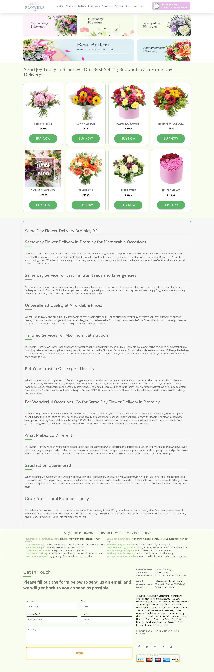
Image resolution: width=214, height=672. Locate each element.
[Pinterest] (171, 647)
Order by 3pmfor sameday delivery (173, 6)
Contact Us (71, 6)
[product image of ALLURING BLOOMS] (128, 102)
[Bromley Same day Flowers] (50, 25)
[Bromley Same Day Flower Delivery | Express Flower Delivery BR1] (33, 6)
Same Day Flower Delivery (150, 610)
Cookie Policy (142, 598)
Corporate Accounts (160, 598)
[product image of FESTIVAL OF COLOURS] (171, 102)
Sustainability (142, 607)
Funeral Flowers (153, 616)
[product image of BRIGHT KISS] (86, 168)
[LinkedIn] (163, 647)
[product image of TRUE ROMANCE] (171, 168)
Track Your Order (154, 622)
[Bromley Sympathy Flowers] (164, 25)
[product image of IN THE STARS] (128, 168)
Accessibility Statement (158, 595)
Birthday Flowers (171, 616)
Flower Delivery (181, 607)
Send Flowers (152, 613)
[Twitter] (147, 647)
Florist (149, 619)
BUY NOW (43, 138)
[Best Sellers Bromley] (78, 50)
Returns (148, 625)
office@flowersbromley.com (168, 581)
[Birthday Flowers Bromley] (107, 25)
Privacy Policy (155, 604)
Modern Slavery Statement (175, 601)
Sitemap (165, 625)
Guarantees (107, 6)
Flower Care (94, 6)
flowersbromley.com (164, 587)
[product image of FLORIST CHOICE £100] (43, 168)
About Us (59, 6)
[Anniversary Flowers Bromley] (164, 50)
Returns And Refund (134, 6)
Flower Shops (167, 613)
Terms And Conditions (161, 607)
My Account (170, 622)
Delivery (82, 6)
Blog (157, 625)
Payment (119, 6)
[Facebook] (139, 647)
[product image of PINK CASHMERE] (43, 102)
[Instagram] (155, 647)
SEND (79, 653)
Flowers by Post (161, 619)
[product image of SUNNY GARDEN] (86, 102)
